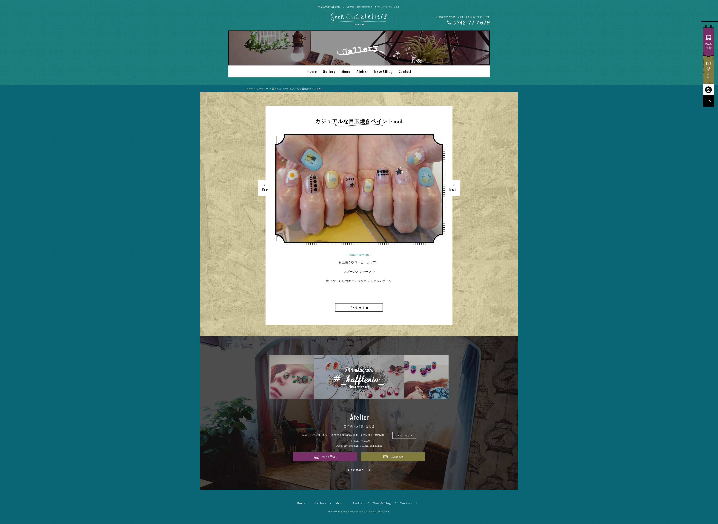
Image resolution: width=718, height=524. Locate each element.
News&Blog (382, 503)
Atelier (358, 503)
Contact (406, 503)
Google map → (404, 435)
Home (301, 503)
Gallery (320, 503)
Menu (339, 503)
